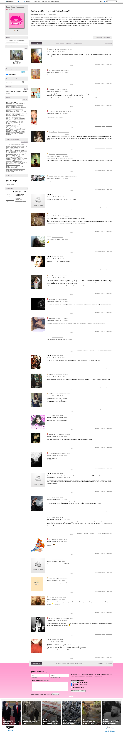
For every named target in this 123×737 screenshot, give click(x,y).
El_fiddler (17, 151)
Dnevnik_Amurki (10, 151)
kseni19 (17, 113)
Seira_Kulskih (18, 157)
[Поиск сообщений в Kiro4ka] (23, 72)
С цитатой (102, 64)
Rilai (15, 119)
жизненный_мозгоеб (12, 170)
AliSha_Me (9, 106)
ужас (16, 41)
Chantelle (16, 148)
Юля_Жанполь (21, 169)
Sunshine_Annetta (22, 158)
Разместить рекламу (110, 731)
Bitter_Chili (52, 578)
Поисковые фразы (20, 201)
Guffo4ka (8, 153)
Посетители (18, 199)
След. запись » (78, 43)
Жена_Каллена (10, 128)
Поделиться (107, 37)
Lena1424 (9, 154)
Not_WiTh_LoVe (53, 393)
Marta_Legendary (19, 115)
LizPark (8, 114)
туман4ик (20, 170)
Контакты (110, 730)
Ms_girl (8, 155)
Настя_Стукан (19, 166)
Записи (8, 7)
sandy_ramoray (20, 119)
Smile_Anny (52, 318)
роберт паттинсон (10, 41)
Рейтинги (37, 1)
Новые (109, 43)
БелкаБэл (24, 162)
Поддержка (100, 1)
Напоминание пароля (55, 677)
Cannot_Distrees (53, 453)
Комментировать (36, 43)
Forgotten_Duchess (11, 110)
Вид (103, 2)
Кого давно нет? (10, 103)
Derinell (25, 150)
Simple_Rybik (10, 158)
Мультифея (18, 129)
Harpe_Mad (9, 111)
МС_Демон (52, 299)
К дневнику (69, 43)
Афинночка (18, 162)
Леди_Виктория (19, 163)
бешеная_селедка (11, 125)
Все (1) (26, 89)
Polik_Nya (51, 275)
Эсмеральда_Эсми (11, 169)
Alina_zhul (9, 147)
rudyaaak (8, 161)
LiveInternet (9, 2)
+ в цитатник (52, 14)
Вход (28, 1)
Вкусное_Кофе (10, 163)
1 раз (38, 32)
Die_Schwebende (11, 109)
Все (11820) (24, 142)
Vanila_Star (52, 154)
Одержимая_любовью (12, 130)
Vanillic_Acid (19, 122)
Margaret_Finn (10, 115)
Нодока (23, 129)
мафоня (12, 129)
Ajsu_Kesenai (19, 105)
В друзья (17, 30)
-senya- (13, 105)
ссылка (67, 51)
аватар (8, 40)
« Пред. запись (60, 43)
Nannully (12, 155)
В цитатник (109, 64)
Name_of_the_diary (11, 118)
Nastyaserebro (21, 118)
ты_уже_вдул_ (10, 171)
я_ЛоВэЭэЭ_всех (54, 111)
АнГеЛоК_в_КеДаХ (17, 161)
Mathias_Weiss (20, 154)
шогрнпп (8, 134)
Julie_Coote (23, 111)
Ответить (97, 64)
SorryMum (9, 121)
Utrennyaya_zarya (11, 122)
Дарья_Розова (53, 132)
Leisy (20, 113)
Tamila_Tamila (10, 184)
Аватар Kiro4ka (16, 20)
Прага (17, 61)
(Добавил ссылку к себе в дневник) (55, 117)
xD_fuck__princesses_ (55, 618)
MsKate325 (18, 117)
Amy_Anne (20, 106)
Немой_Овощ (10, 167)
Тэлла (15, 167)
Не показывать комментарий (105, 350)
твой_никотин (53, 70)
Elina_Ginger (19, 109)
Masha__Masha (10, 117)
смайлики (46, 680)
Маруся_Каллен (10, 166)
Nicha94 (17, 155)
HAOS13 (13, 153)
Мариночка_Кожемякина (13, 165)
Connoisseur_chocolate (19, 107)
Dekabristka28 (19, 150)
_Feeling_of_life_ (53, 434)
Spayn (15, 158)
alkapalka (14, 106)
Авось (45, 1)
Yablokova (9, 124)
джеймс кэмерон (21, 40)
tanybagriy (14, 121)
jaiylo (22, 159)
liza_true (24, 113)
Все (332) (25, 99)
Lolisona (51, 213)
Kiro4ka (7, 9)
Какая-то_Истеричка (20, 128)
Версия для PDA (110, 728)
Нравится (99, 37)
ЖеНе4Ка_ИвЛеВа (54, 49)
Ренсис (8, 133)
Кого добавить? (20, 103)
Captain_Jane (10, 148)
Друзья (13, 7)
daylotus (18, 159)
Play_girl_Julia (10, 157)
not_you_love (9, 119)
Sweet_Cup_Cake (11, 159)
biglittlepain (52, 374)
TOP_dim (20, 121)
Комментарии (20, 7)
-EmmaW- (51, 89)
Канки (8, 129)
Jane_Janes (16, 111)
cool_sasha (52, 539)
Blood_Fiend (9, 107)
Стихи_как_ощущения (16, 133)
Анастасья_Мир (10, 162)
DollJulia (51, 597)
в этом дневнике (12, 74)
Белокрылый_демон (17, 124)
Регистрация (22, 1)
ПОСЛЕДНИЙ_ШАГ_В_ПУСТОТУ (15, 132)
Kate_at (25, 153)
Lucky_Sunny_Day (15, 114)
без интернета (13, 40)
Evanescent (24, 151)
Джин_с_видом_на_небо (13, 126)
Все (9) (26, 48)
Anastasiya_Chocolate (18, 147)
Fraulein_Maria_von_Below (56, 176)
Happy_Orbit (20, 110)
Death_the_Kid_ (10, 150)
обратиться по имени (66, 49)
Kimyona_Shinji (10, 113)
